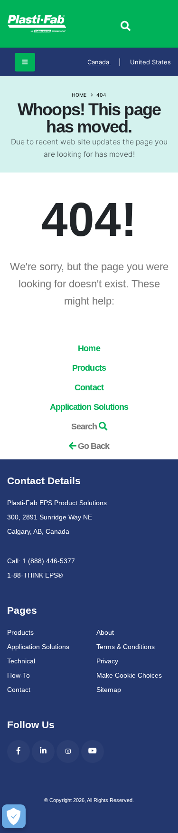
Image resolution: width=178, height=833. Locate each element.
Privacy (107, 661)
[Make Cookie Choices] (14, 816)
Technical (21, 661)
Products (89, 368)
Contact (89, 387)
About (105, 632)
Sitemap (108, 689)
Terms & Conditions (125, 646)
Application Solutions (89, 407)
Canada (104, 62)
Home (79, 95)
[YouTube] (92, 751)
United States (150, 62)
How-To (18, 675)
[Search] (125, 26)
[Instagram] (67, 751)
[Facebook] (18, 751)
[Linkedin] (43, 751)
